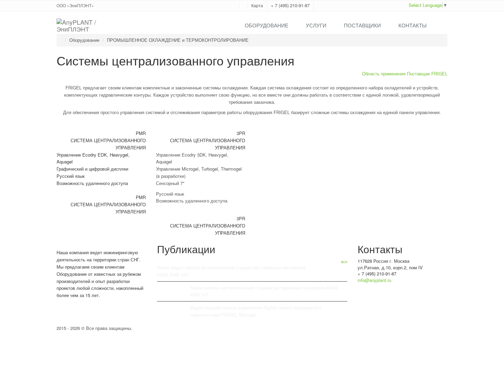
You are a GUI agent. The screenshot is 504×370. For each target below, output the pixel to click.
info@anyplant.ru (374, 280)
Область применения (384, 73)
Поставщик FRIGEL (427, 73)
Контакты (412, 25)
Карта (257, 5)
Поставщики (362, 25)
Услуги (316, 25)
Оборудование (266, 25)
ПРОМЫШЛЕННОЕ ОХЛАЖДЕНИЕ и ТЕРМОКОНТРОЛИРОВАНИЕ (178, 40)
